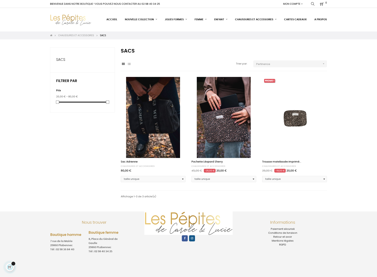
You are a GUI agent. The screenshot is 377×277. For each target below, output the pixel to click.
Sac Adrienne (129, 162)
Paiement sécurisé (283, 229)
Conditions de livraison (282, 233)
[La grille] (123, 64)
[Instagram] (192, 238)
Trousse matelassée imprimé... (281, 162)
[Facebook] (185, 238)
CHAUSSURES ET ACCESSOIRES (138, 166)
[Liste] (129, 64)
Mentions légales (283, 241)
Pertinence (290, 64)
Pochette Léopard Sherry (207, 162)
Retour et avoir (282, 237)
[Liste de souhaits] (178, 84)
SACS (60, 60)
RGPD (282, 245)
